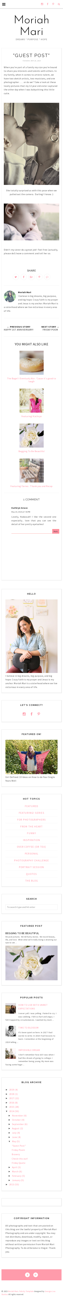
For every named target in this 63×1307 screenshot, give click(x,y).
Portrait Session (31, 867)
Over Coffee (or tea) (31, 846)
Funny (31, 833)
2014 (12, 1111)
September (18, 1124)
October (16, 1119)
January (16, 1180)
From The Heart (31, 826)
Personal (31, 853)
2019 (12, 1089)
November (18, 1115)
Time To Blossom (28, 1027)
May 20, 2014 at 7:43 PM (20, 512)
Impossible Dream (29, 1050)
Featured (31, 806)
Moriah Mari (31, 26)
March (15, 1171)
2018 (12, 1094)
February (17, 1175)
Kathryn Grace (19, 507)
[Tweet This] (16, 277)
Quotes (31, 874)
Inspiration (31, 840)
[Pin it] (39, 277)
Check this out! (20, 1158)
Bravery (16, 1154)
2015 (12, 1106)
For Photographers (31, 819)
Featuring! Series (31, 812)
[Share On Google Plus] (31, 277)
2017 (12, 1098)
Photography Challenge (31, 860)
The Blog (31, 880)
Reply (56, 531)
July (14, 1132)
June (15, 1137)
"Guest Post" (19, 1145)
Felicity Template (26, 1291)
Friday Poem (18, 1149)
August (16, 1128)
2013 (12, 1184)
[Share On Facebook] (24, 277)
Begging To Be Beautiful (22, 933)
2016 (12, 1102)
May (14, 1141)
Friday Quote (18, 1162)
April (15, 1167)
